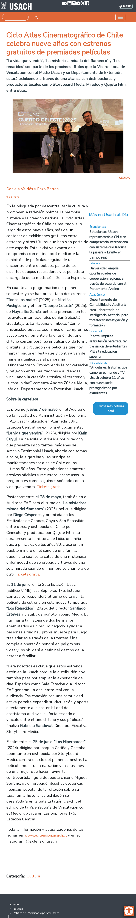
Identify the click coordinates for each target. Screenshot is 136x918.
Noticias (18, 909)
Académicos (97, 294)
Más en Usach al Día (108, 214)
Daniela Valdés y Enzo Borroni (33, 189)
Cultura (33, 876)
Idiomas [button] (127, 6)
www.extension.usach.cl (45, 835)
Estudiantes (97, 227)
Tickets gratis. (49, 486)
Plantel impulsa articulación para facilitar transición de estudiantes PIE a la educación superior (108, 346)
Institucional (98, 362)
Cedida (124, 178)
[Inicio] (16, 6)
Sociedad (95, 331)
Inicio (16, 904)
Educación (96, 263)
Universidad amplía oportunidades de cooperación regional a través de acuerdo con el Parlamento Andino (107, 278)
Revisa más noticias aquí (110, 408)
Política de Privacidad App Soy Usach (36, 913)
